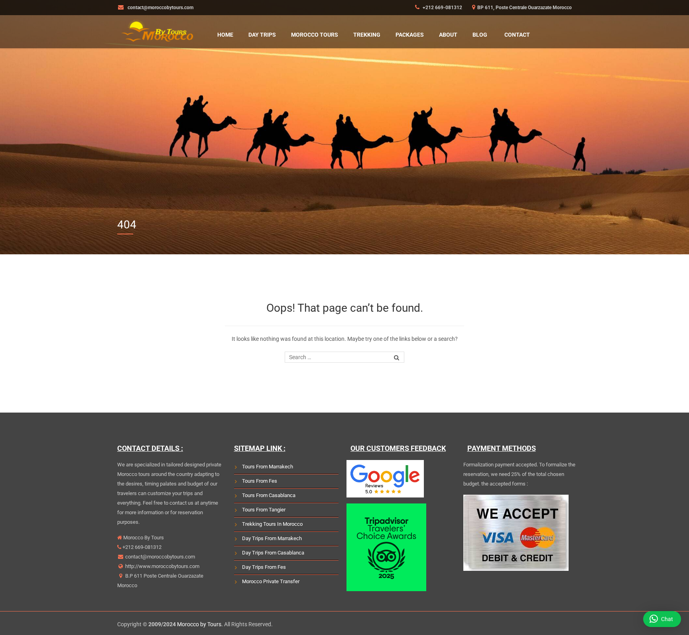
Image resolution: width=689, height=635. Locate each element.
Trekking (366, 34)
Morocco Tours (314, 34)
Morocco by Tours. (200, 624)
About (448, 34)
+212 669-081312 (441, 7)
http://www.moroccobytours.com (161, 566)
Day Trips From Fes (264, 567)
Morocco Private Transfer (270, 581)
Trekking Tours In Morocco (272, 524)
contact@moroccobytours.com (160, 557)
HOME (225, 34)
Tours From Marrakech (267, 467)
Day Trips (262, 34)
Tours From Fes (259, 481)
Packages (410, 34)
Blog (479, 34)
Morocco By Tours (143, 538)
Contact (517, 34)
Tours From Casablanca (268, 495)
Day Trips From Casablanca (273, 553)
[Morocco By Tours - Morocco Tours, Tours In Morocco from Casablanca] (157, 29)
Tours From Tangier (263, 510)
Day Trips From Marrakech (272, 538)
